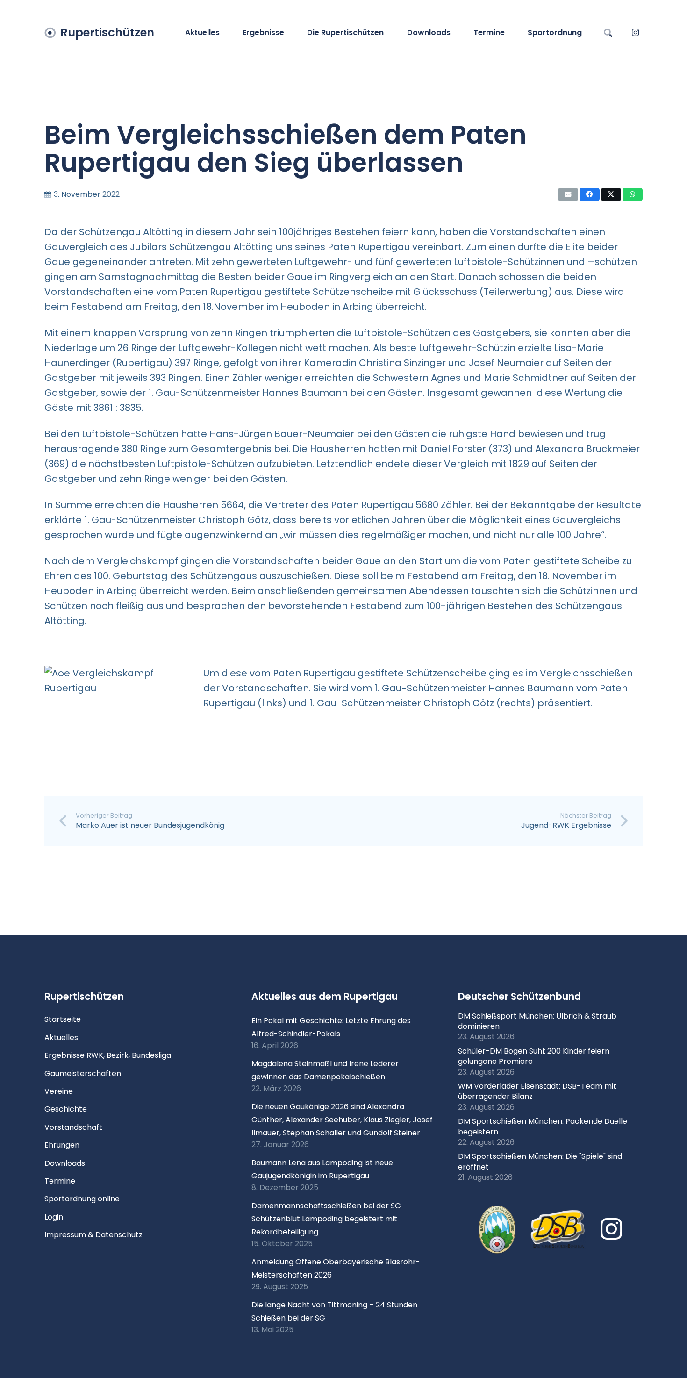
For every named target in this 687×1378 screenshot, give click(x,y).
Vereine (58, 1091)
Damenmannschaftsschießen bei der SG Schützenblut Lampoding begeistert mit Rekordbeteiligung (326, 1218)
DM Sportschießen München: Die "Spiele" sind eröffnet (540, 1161)
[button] (288, 32)
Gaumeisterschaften (82, 1073)
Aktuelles (61, 1037)
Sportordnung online (82, 1198)
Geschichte (65, 1109)
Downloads (64, 1163)
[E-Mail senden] (568, 194)
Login (53, 1217)
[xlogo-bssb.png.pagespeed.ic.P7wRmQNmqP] (497, 1230)
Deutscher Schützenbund (519, 996)
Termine (59, 1181)
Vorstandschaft (73, 1127)
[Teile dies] (590, 194)
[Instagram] (635, 32)
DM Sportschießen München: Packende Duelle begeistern (542, 1126)
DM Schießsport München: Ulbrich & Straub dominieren (537, 1021)
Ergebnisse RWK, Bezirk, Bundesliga (107, 1055)
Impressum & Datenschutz (93, 1234)
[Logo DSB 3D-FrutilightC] (558, 1229)
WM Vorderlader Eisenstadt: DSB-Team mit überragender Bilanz (537, 1091)
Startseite (62, 1019)
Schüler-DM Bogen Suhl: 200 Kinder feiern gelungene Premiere (533, 1056)
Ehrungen (61, 1145)
